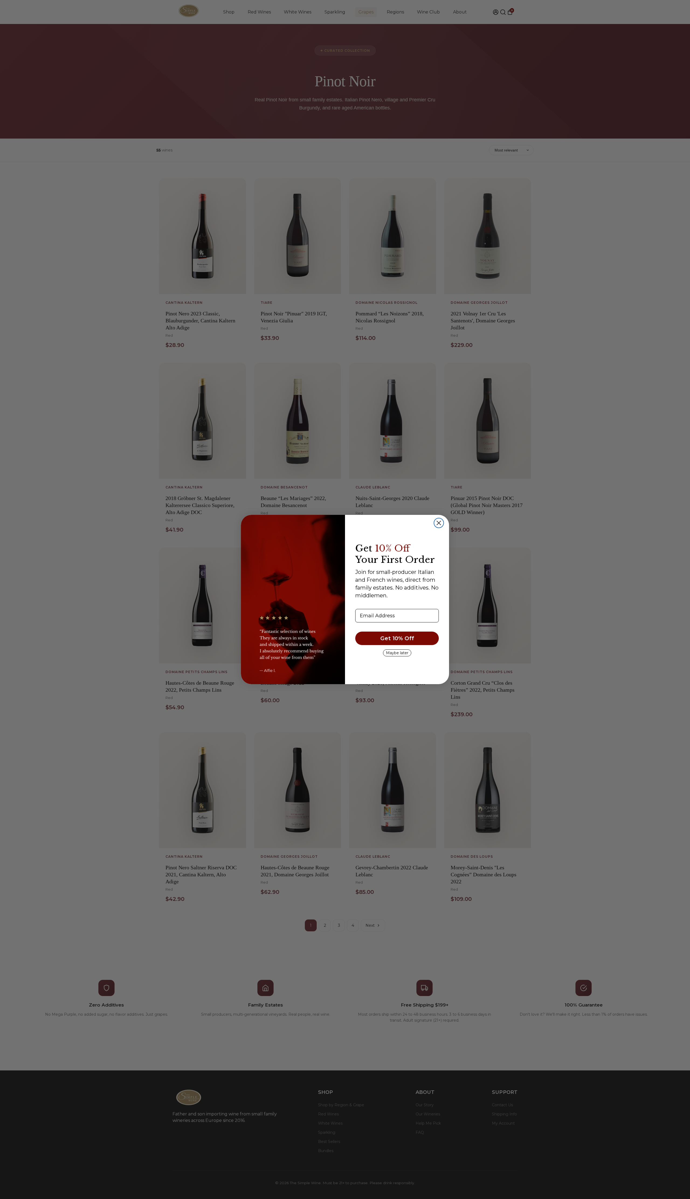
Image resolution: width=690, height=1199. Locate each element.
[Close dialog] (439, 523)
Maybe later (397, 652)
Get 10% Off (397, 638)
